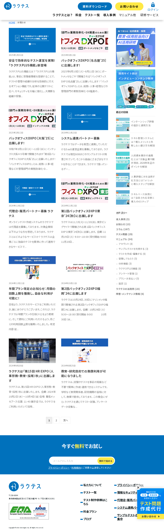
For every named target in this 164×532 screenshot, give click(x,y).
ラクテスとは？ (62, 15)
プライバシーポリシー (59, 467)
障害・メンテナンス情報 (128, 293)
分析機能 (123, 263)
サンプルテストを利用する (132, 248)
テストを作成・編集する (130, 253)
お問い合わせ (129, 6)
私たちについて (92, 485)
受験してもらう (126, 258)
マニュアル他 (127, 15)
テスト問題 (121, 234)
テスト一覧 (92, 15)
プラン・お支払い (127, 278)
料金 (78, 15)
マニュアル (121, 239)
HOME (12, 22)
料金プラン (90, 511)
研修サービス (149, 15)
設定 (121, 283)
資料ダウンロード (95, 6)
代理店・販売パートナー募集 (134, 500)
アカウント (124, 243)
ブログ (87, 519)
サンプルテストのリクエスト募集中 (135, 517)
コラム (119, 229)
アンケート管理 (126, 273)
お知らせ (120, 224)
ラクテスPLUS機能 (128, 268)
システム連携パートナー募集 (134, 507)
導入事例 (109, 15)
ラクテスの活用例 (125, 288)
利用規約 (76, 467)
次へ (65, 420)
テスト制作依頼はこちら (95, 502)
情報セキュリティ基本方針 (133, 492)
